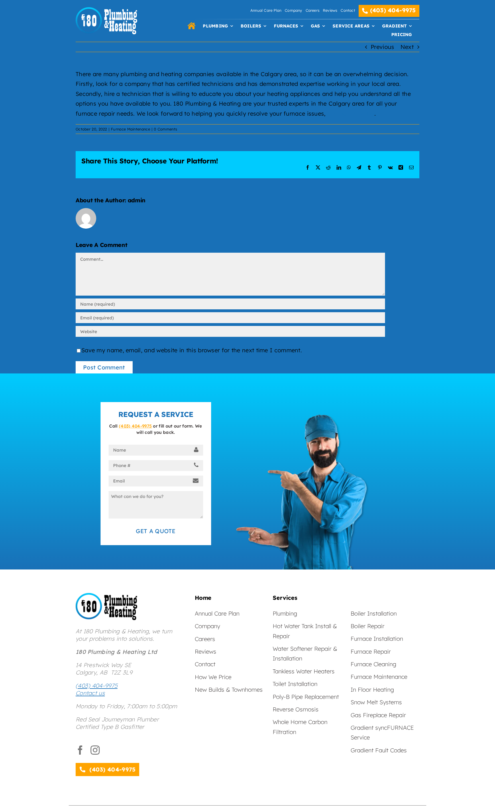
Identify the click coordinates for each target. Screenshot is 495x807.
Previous (382, 46)
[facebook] (80, 750)
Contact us (90, 693)
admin (137, 200)
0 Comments (165, 129)
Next (407, 46)
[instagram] (95, 750)
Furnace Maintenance (130, 129)
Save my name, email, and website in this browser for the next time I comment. (191, 350)
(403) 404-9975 (135, 426)
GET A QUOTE (155, 531)
